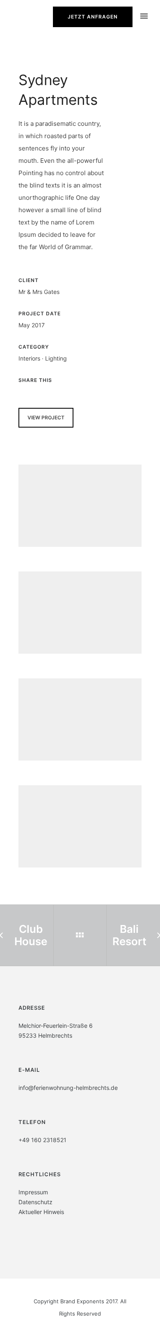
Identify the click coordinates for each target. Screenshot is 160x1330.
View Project (45, 417)
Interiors (29, 358)
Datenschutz (35, 1201)
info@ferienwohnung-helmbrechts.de (68, 1087)
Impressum (33, 1192)
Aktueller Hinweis (41, 1211)
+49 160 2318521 (42, 1139)
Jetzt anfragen (93, 17)
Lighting (56, 358)
